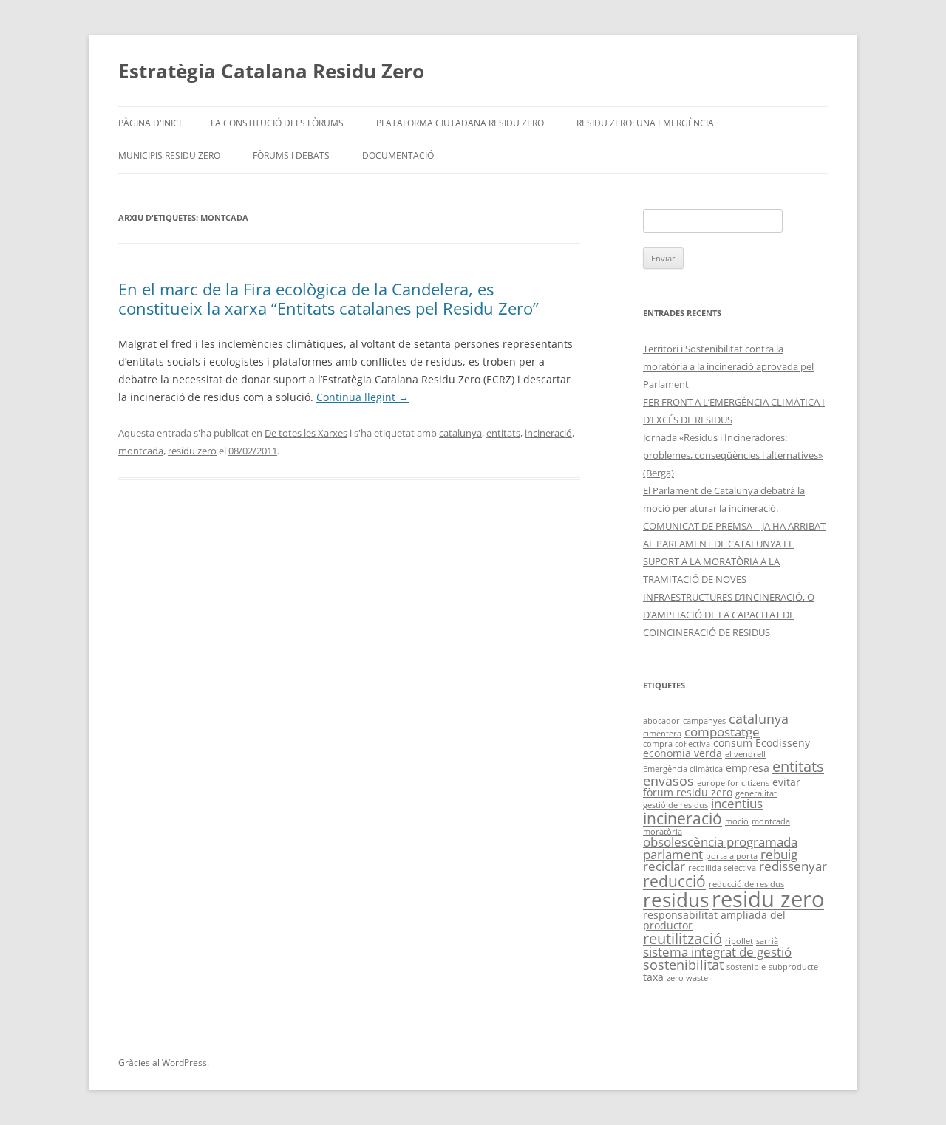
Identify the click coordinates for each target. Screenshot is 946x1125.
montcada (140, 450)
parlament (673, 854)
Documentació (398, 155)
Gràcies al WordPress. (163, 1062)
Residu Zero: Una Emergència (645, 123)
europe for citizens (733, 783)
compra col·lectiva (676, 744)
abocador (661, 721)
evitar (786, 782)
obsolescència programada (720, 841)
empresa (747, 768)
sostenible (746, 967)
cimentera (662, 733)
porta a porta (732, 856)
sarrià (767, 941)
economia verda (682, 753)
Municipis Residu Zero (169, 155)
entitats (503, 433)
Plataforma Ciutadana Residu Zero (460, 123)
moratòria (662, 832)
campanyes (704, 721)
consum (732, 743)
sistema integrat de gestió (717, 951)
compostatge (722, 731)
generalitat (756, 793)
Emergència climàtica (683, 769)
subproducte (793, 967)
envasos (668, 780)
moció (737, 821)
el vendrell (745, 754)
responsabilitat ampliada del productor (714, 920)
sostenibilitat (683, 964)
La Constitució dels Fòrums (277, 123)
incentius (737, 803)
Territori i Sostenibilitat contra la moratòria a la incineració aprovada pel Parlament (728, 366)
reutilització (682, 938)
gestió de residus (675, 805)
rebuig (778, 854)
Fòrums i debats (291, 155)
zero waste (687, 978)
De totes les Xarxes (306, 433)
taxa (653, 977)
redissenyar (793, 866)
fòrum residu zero (687, 792)
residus (676, 899)
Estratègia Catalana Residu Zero (271, 71)
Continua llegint (362, 397)
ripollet (739, 941)
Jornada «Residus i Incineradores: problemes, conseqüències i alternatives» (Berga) (733, 455)
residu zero (192, 450)
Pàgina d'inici (149, 123)
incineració (548, 433)
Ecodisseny (782, 743)
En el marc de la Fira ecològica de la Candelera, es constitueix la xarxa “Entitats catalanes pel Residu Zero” (328, 298)
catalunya (460, 433)
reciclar (664, 866)
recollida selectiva (722, 868)
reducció (674, 881)
